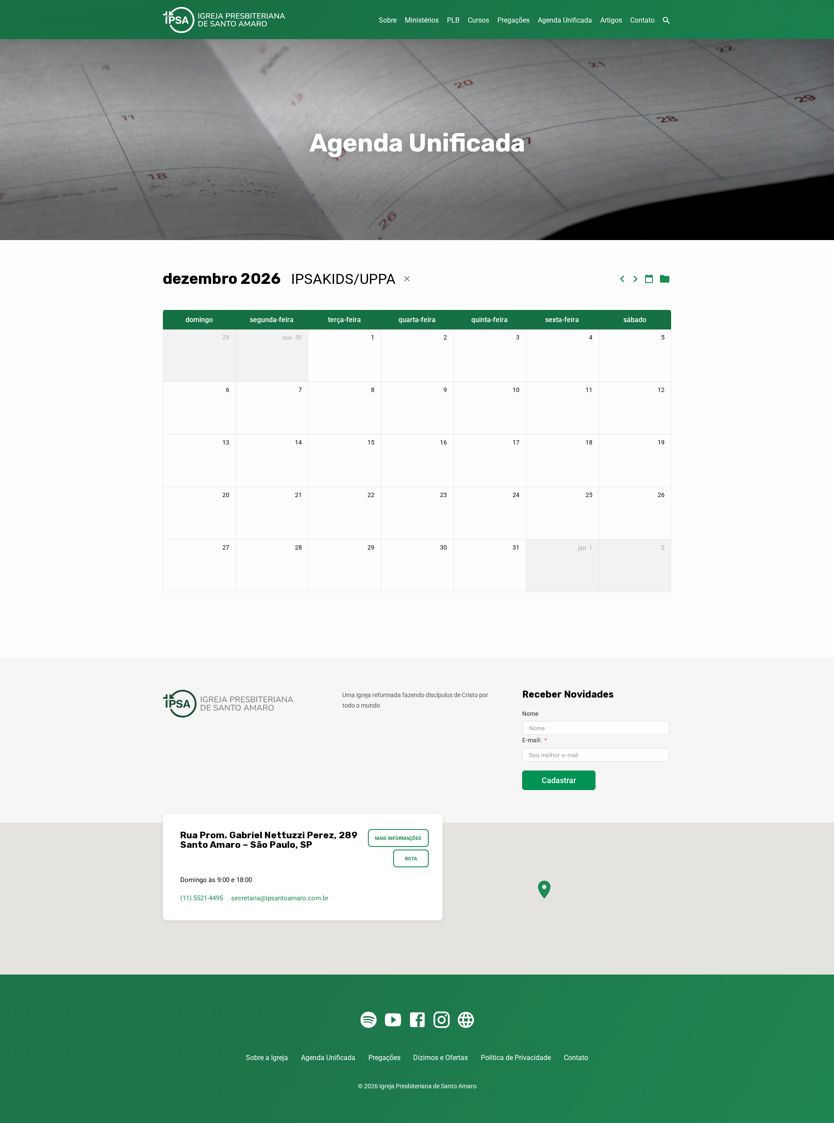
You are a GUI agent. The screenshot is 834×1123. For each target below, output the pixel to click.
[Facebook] (417, 1020)
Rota (411, 859)
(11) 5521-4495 (201, 898)
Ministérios (422, 20)
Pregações (513, 20)
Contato (642, 20)
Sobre (388, 20)
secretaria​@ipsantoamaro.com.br (279, 898)
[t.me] (466, 1020)
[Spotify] (368, 1020)
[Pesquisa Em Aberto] (666, 20)
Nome (530, 713)
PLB (453, 20)
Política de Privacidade (516, 1058)
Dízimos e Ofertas (440, 1058)
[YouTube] (393, 1020)
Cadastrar (559, 780)
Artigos (611, 20)
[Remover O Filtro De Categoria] (407, 278)
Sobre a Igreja (267, 1058)
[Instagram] (441, 1020)
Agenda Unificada (565, 20)
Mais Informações (398, 838)
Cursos (478, 20)
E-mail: (532, 740)
